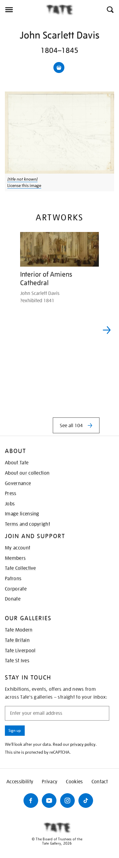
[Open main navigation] (23, 9)
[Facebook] (30, 800)
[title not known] (22, 179)
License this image (24, 185)
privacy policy (83, 744)
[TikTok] (85, 800)
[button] (110, 10)
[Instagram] (67, 800)
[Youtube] (49, 800)
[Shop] (58, 67)
